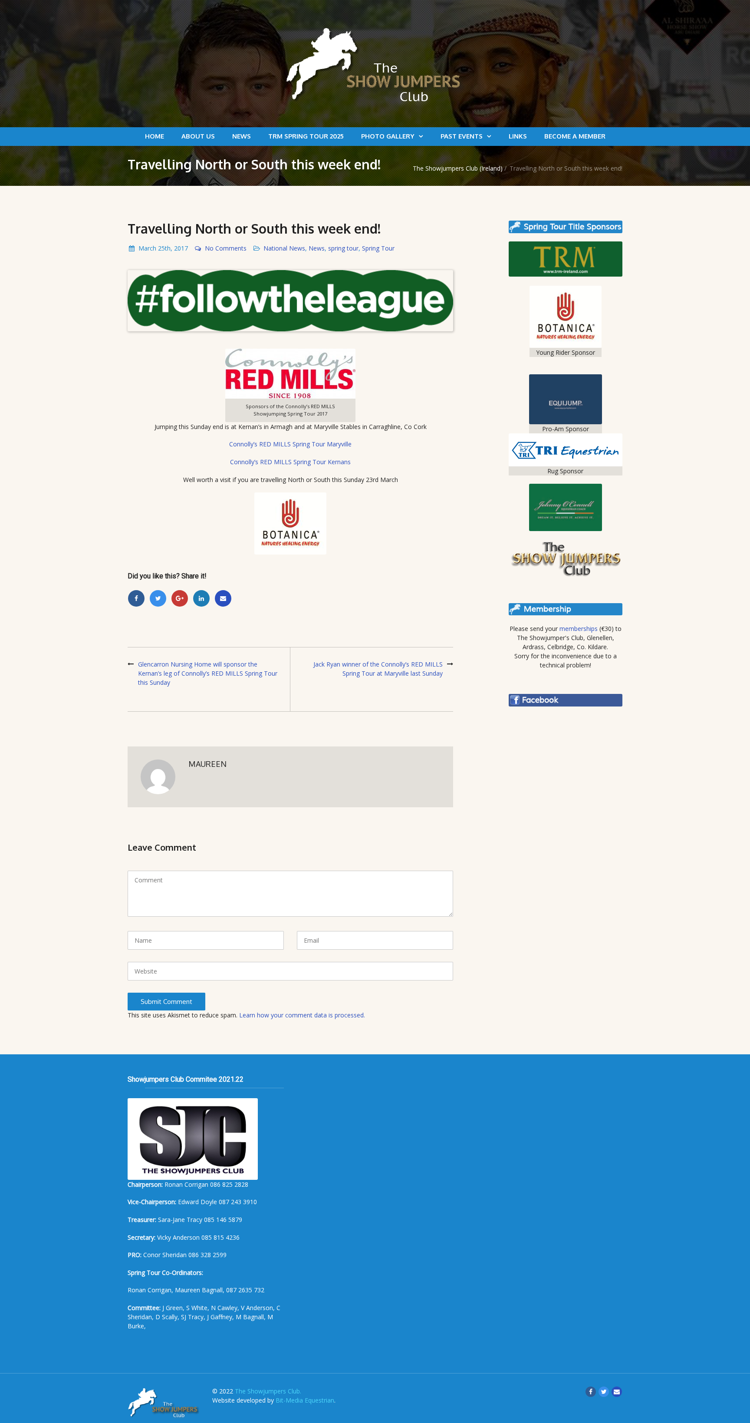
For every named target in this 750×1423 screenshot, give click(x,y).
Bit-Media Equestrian (305, 1400)
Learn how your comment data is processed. (302, 1015)
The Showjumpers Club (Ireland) (458, 168)
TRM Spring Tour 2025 (306, 136)
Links (518, 136)
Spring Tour (378, 248)
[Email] (223, 598)
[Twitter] (158, 598)
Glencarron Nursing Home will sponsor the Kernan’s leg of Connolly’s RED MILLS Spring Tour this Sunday (207, 673)
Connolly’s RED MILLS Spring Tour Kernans (290, 462)
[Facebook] (136, 598)
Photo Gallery (387, 136)
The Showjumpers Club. (268, 1391)
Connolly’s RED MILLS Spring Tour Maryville (290, 444)
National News (284, 248)
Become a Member (574, 136)
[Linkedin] (201, 598)
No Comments (226, 248)
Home (154, 136)
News (241, 136)
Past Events (462, 136)
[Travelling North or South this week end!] (290, 300)
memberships (578, 628)
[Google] (179, 598)
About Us (198, 136)
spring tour (343, 248)
